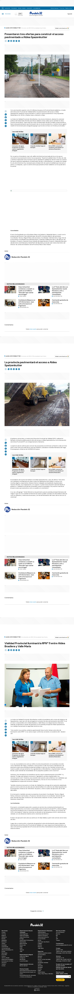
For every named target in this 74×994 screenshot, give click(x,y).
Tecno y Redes (22, 8)
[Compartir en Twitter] (14, 41)
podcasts (29, 8)
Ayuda (45, 986)
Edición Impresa (54, 8)
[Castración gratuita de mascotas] (44, 302)
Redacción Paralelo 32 (20, 257)
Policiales (14, 8)
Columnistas (36, 8)
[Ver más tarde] (6, 41)
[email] (16, 41)
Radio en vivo (69, 8)
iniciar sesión (33, 329)
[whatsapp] (8, 41)
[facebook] (11, 41)
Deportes (7, 8)
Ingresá (70, 14)
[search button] (3, 8)
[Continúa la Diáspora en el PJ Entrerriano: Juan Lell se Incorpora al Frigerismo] (10, 302)
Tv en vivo (62, 8)
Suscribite (60, 980)
